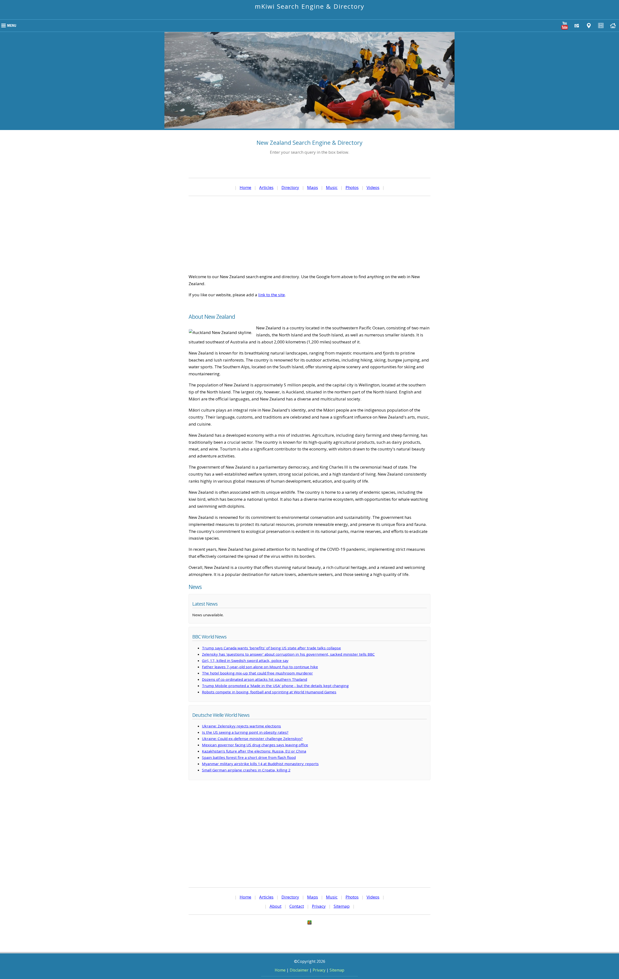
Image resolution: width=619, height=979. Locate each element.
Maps (312, 187)
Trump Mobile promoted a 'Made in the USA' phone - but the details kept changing (275, 685)
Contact (296, 906)
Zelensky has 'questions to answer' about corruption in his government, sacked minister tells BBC (288, 654)
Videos (373, 187)
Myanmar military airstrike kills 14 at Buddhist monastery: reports (260, 763)
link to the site (271, 294)
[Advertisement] (309, 234)
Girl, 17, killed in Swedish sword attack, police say (245, 660)
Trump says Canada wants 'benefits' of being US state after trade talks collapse (271, 647)
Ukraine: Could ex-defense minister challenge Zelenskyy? (252, 738)
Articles (266, 187)
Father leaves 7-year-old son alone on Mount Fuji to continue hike (260, 666)
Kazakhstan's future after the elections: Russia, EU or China (254, 751)
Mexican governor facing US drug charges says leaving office (255, 744)
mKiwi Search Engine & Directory (309, 6)
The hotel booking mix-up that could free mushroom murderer (257, 673)
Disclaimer (299, 970)
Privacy (319, 906)
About (275, 906)
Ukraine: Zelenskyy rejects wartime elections (241, 726)
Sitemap (342, 906)
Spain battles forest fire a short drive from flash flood (249, 757)
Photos (352, 187)
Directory (290, 187)
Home (245, 187)
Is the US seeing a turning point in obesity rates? (245, 732)
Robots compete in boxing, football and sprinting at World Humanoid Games (269, 691)
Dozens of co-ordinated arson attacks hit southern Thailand (254, 679)
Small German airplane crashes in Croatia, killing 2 (246, 770)
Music (332, 187)
